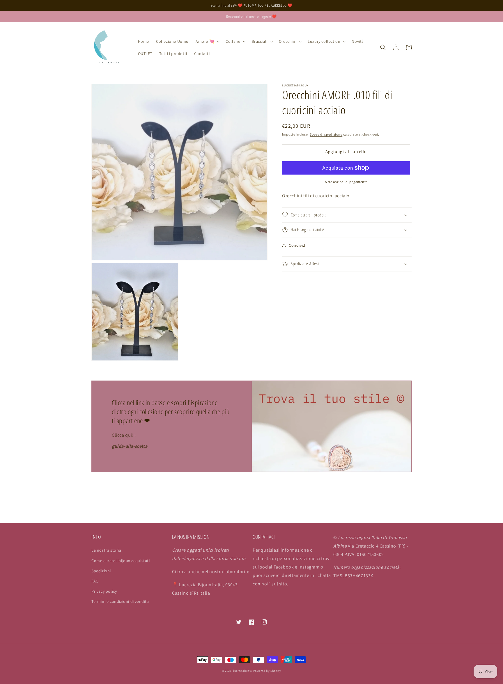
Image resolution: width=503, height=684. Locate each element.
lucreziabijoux (242, 671)
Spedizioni (101, 570)
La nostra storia (106, 550)
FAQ (95, 581)
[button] (207, 41)
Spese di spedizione (326, 134)
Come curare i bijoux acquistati (120, 560)
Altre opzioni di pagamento (346, 182)
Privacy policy (104, 591)
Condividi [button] (297, 245)
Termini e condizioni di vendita (120, 601)
